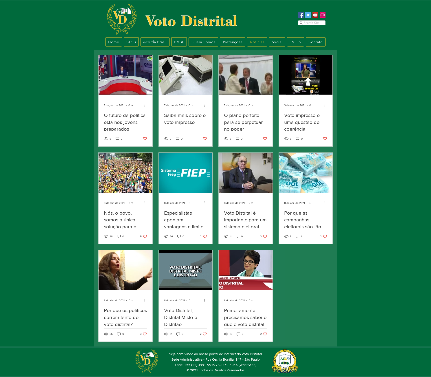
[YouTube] (315, 15)
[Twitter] (308, 15)
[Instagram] (322, 15)
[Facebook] (301, 15)
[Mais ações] (146, 105)
